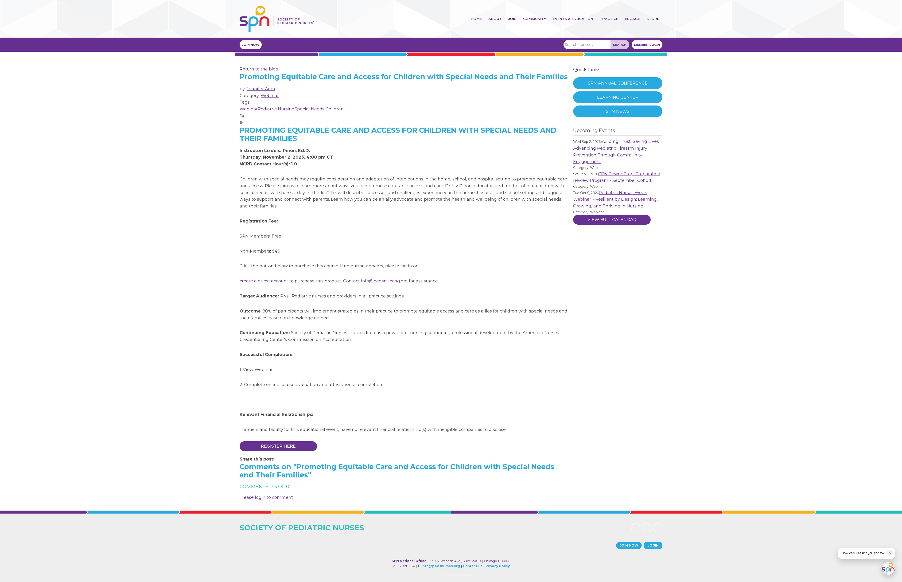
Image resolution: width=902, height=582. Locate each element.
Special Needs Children (319, 109)
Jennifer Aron (261, 88)
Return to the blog (259, 69)
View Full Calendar (611, 219)
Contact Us (472, 566)
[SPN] (277, 19)
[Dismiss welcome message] (890, 553)
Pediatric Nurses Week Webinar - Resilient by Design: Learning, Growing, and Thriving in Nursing (615, 199)
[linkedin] (646, 527)
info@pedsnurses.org (441, 566)
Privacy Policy (498, 566)
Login (653, 545)
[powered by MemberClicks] (451, 575)
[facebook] (635, 527)
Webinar (270, 95)
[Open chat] (888, 568)
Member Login (647, 45)
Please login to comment (266, 497)
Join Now (250, 45)
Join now (629, 545)
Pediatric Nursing (276, 109)
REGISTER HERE (278, 446)
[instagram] (657, 527)
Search (619, 45)
